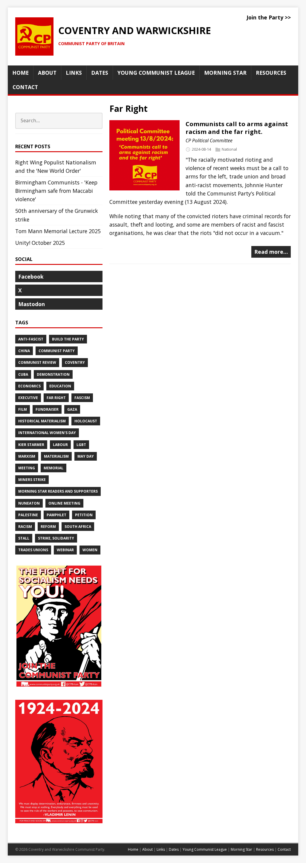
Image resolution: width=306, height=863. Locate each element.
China (24, 350)
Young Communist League (205, 849)
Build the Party (68, 339)
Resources (265, 849)
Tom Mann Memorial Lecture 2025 (58, 231)
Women (89, 549)
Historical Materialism (42, 421)
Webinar (65, 549)
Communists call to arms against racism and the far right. (237, 128)
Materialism (56, 456)
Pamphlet (56, 514)
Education (60, 386)
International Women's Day (47, 432)
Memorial (53, 468)
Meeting (26, 468)
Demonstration (53, 374)
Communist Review (37, 362)
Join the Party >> (269, 17)
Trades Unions (33, 549)
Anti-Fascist (30, 339)
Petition (84, 514)
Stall (23, 538)
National (229, 149)
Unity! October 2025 (40, 242)
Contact (284, 849)
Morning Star (241, 849)
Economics (29, 386)
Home (133, 849)
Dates (174, 849)
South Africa (78, 526)
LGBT (81, 444)
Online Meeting (64, 503)
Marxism (26, 456)
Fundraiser (47, 409)
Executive (28, 397)
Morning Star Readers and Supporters (58, 491)
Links (161, 849)
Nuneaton (29, 503)
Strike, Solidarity (56, 538)
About (147, 849)
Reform (48, 526)
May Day (85, 456)
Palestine (28, 514)
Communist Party (57, 350)
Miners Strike (32, 479)
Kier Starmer (31, 444)
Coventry (75, 362)
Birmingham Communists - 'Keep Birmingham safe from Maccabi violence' (56, 191)
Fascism (82, 397)
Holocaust (85, 421)
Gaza (72, 409)
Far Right (56, 397)
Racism (25, 526)
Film (22, 409)
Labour (60, 444)
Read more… (271, 251)
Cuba (23, 374)
